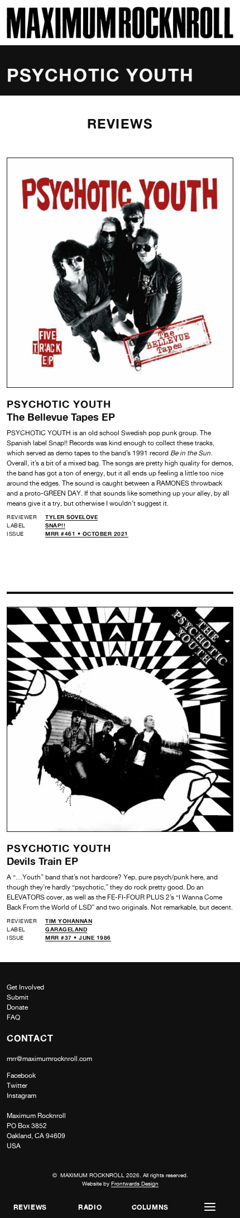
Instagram (21, 1096)
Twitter (17, 1085)
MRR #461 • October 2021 (86, 533)
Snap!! (55, 525)
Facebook (21, 1075)
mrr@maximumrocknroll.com (49, 1059)
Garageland (66, 929)
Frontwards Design (135, 1183)
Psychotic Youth (59, 404)
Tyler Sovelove (71, 516)
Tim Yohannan (68, 920)
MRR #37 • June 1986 (78, 937)
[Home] (120, 35)
